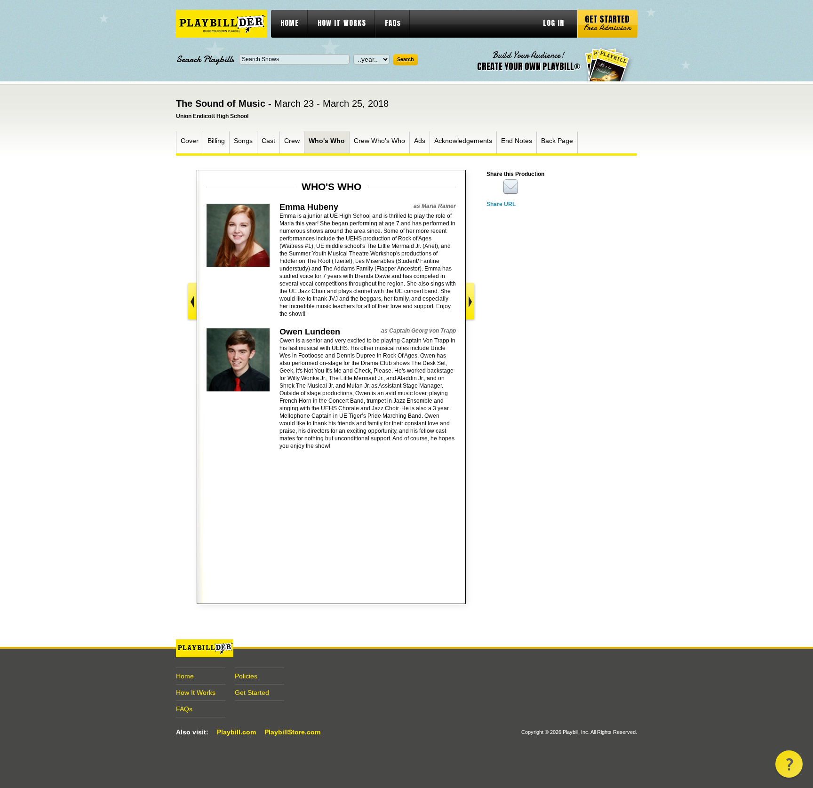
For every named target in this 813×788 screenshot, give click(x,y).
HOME (289, 22)
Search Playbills (205, 59)
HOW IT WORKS (342, 22)
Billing (216, 140)
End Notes (516, 140)
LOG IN (553, 22)
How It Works (195, 692)
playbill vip (221, 24)
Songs (243, 140)
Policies (246, 676)
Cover (190, 140)
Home (185, 676)
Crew (292, 140)
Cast (268, 140)
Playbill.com (236, 732)
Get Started (252, 692)
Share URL (501, 204)
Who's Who (327, 140)
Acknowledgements (463, 140)
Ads (419, 140)
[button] (789, 764)
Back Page (557, 140)
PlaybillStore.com (292, 732)
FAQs (393, 22)
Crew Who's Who (379, 140)
